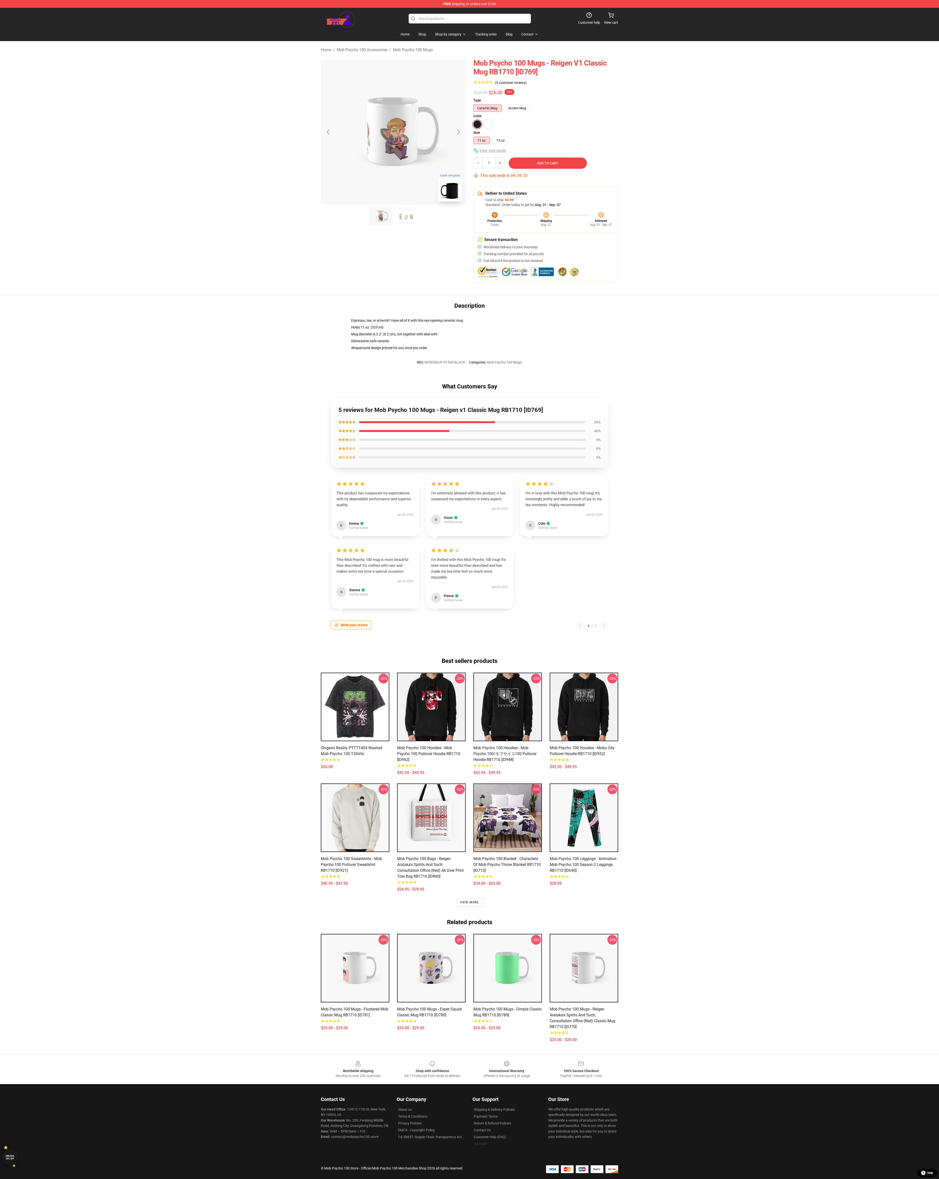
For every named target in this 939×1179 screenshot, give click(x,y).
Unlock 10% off (10, 1157)
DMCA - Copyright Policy (416, 1130)
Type (477, 100)
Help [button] (930, 1173)
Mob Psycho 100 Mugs (413, 49)
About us (405, 1109)
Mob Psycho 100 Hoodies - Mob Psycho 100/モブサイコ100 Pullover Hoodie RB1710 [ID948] (505, 754)
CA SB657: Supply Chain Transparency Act (430, 1137)
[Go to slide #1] (380, 216)
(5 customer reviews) (511, 83)
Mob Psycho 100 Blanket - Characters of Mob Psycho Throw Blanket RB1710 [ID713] (507, 864)
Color (477, 116)
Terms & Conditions (412, 1116)
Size (476, 133)
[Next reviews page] (604, 626)
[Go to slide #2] (406, 216)
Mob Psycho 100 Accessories (362, 49)
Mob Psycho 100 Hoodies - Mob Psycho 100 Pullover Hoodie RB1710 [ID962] (428, 754)
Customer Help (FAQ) (490, 1137)
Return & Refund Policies (492, 1123)
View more (469, 902)
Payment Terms (486, 1116)
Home (326, 49)
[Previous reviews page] (580, 626)
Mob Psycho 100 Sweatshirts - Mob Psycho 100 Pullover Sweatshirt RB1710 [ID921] (351, 864)
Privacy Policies (410, 1123)
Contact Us (482, 1130)
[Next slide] (458, 132)
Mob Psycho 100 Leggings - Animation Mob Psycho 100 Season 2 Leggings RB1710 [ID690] (583, 864)
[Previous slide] (328, 132)
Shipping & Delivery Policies (494, 1109)
